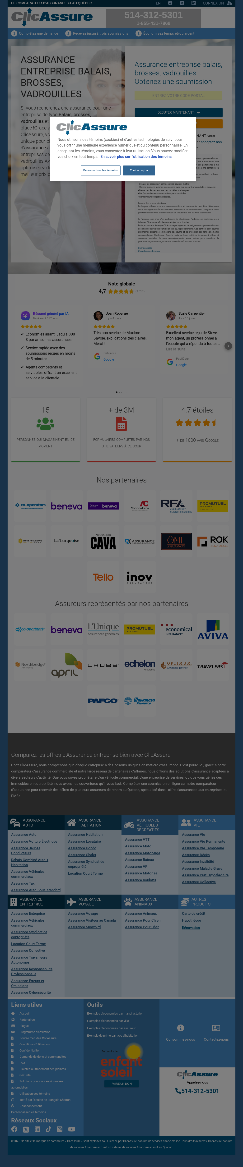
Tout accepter (139, 170)
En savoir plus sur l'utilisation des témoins (136, 156)
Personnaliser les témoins (100, 170)
